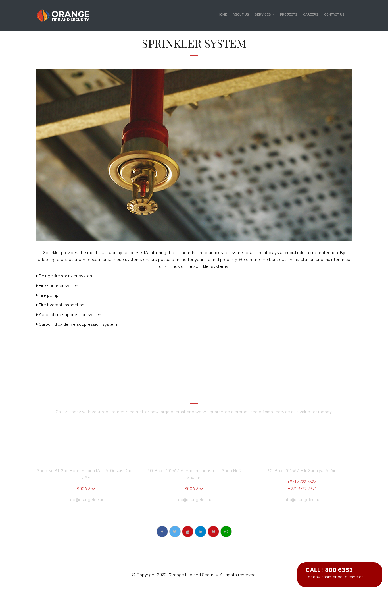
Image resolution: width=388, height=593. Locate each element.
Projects (288, 14)
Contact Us (334, 14)
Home (224, 14)
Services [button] (263, 14)
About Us (241, 14)
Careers (310, 14)
